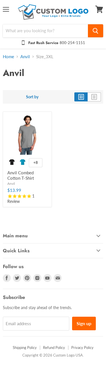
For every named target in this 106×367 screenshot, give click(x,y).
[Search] (95, 30)
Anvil (25, 56)
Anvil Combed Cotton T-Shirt (20, 175)
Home (8, 56)
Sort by (32, 97)
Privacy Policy (82, 347)
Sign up (84, 323)
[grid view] (81, 96)
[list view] (94, 96)
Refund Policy (54, 347)
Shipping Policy (25, 347)
